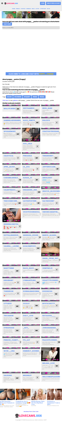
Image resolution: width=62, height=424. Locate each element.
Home (13, 8)
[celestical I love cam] (11, 153)
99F (18, 109)
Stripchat (43, 8)
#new (35, 97)
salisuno (8, 375)
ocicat (26, 303)
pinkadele (27, 156)
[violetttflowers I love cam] (50, 277)
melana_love (48, 363)
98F (36, 330)
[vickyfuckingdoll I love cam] (31, 209)
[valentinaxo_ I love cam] (11, 187)
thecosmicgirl (10, 201)
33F (17, 330)
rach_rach (28, 268)
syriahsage (9, 328)
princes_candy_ (11, 340)
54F (17, 318)
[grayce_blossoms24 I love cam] (50, 187)
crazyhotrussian (50, 131)
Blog (48, 8)
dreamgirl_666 (30, 190)
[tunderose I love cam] (11, 288)
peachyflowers (49, 340)
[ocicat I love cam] (31, 300)
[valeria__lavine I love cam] (11, 243)
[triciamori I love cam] (11, 313)
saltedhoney (48, 201)
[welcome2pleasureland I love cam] (50, 373)
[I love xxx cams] (12, 3)
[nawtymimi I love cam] (11, 265)
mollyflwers (10, 108)
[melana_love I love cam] (50, 354)
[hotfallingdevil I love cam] (11, 232)
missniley (27, 375)
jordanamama (49, 328)
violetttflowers (50, 280)
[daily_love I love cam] (31, 313)
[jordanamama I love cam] (50, 325)
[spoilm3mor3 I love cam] (11, 128)
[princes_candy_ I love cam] (11, 337)
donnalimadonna (31, 291)
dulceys (46, 120)
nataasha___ (48, 316)
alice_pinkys (29, 120)
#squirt (27, 97)
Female (18, 8)
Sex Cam (35, 411)
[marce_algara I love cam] (50, 232)
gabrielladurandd (12, 120)
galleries (15, 100)
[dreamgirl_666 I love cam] (31, 187)
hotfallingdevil (11, 235)
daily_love (28, 316)
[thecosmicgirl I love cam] (11, 198)
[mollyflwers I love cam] (11, 105)
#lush (9, 97)
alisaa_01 (27, 178)
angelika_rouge (30, 235)
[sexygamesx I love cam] (31, 105)
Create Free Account (53, 3)
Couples (23, 8)
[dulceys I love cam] (50, 117)
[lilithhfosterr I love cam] (31, 198)
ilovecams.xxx (30, 420)
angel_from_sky (50, 258)
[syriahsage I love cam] (11, 325)
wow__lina (9, 351)
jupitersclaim (48, 167)
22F (37, 158)
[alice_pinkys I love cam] (31, 117)
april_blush (9, 167)
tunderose (8, 291)
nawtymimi (9, 268)
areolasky (47, 178)
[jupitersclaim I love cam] (50, 164)
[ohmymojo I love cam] (50, 265)
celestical (8, 156)
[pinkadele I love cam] (31, 153)
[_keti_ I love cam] (31, 325)
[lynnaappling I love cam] (31, 277)
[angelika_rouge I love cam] (31, 232)
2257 (45, 420)
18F (38, 282)
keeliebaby (8, 280)
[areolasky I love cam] (50, 175)
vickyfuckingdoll (31, 212)
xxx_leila (27, 143)
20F (56, 158)
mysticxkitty (48, 303)
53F (56, 180)
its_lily (26, 340)
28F (17, 271)
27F (21, 237)
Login (42, 3)
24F (18, 134)
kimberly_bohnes (31, 351)
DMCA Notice (39, 420)
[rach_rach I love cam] (31, 265)
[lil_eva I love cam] (31, 164)
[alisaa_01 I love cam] (31, 175)
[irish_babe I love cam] (50, 105)
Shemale (28, 8)
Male (33, 8)
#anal (42, 97)
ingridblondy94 (11, 224)
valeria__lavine (11, 246)
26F (19, 203)
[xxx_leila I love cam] (31, 135)
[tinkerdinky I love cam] (50, 153)
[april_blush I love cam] (11, 164)
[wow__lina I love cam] (11, 348)
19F (20, 180)
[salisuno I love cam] (11, 372)
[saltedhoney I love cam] (50, 198)
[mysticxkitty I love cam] (50, 300)
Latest (37, 8)
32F (56, 111)
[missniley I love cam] (31, 372)
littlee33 (8, 303)
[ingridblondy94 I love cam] (11, 215)
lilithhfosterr (29, 201)
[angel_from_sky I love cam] (50, 249)
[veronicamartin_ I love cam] (50, 209)
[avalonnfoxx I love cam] (31, 243)
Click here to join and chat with (31, 74)
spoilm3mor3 (10, 131)
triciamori (8, 316)
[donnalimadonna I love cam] (31, 288)
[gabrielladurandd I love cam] (11, 117)
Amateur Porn (28, 411)
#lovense (17, 97)
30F (38, 248)
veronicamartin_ (50, 212)
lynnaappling (29, 280)
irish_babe (47, 108)
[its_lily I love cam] (31, 337)
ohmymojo (47, 268)
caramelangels (11, 178)
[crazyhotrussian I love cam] (50, 128)
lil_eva (26, 167)
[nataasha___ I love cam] (50, 313)
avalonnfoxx (29, 246)
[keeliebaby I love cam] (11, 277)
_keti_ (26, 328)
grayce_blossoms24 (52, 191)
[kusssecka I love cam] (50, 288)
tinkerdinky (47, 156)
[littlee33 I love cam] (11, 300)
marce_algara (49, 235)
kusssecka (47, 291)
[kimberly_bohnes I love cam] (31, 348)
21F (57, 169)
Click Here (5, 100)
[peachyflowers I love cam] (50, 337)
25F (37, 110)
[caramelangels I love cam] (11, 175)
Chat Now (7, 24)
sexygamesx (28, 108)
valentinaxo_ (10, 190)
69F (39, 192)
